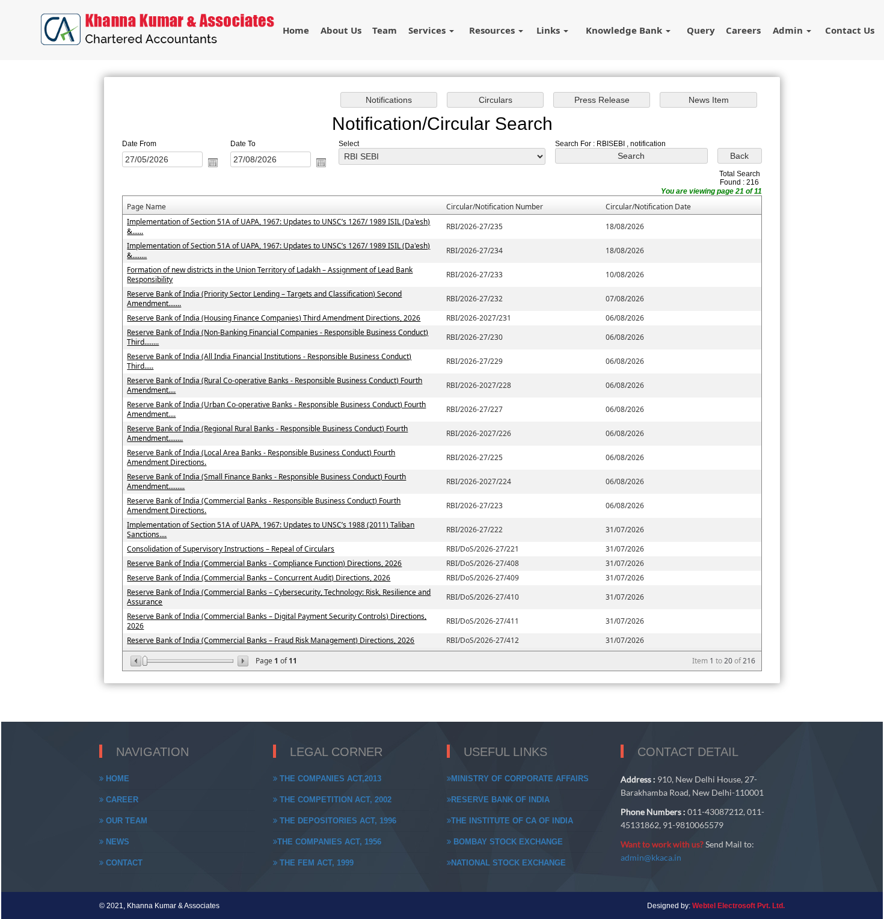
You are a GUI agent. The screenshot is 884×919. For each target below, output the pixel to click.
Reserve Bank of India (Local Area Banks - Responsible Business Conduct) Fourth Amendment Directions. (261, 457)
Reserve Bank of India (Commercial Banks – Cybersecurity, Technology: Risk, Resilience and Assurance (279, 597)
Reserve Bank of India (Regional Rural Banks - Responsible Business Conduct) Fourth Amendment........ (267, 433)
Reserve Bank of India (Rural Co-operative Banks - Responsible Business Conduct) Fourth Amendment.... (274, 385)
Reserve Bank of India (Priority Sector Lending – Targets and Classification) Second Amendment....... (264, 299)
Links (549, 30)
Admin (789, 30)
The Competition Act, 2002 (334, 799)
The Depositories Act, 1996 (336, 820)
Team (384, 30)
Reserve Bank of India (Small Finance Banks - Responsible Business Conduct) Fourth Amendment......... (266, 481)
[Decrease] (136, 661)
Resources (493, 30)
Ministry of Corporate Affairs (520, 778)
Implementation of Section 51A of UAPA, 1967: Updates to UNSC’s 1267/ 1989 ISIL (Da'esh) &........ (278, 250)
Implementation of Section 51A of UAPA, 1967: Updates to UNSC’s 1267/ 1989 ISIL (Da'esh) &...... (278, 226)
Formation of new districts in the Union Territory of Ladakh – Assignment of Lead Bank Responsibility (270, 274)
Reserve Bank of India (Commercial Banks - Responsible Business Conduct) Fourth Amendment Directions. (264, 505)
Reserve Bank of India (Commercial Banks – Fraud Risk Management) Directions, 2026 (270, 640)
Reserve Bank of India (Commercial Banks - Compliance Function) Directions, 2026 (264, 563)
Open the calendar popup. (212, 162)
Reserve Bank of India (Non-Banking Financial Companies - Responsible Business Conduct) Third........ (277, 337)
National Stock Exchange (508, 862)
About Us (341, 30)
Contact (123, 862)
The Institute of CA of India (512, 820)
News (116, 841)
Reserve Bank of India (500, 799)
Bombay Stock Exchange (507, 841)
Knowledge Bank (625, 30)
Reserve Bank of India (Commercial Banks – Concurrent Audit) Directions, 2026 (258, 578)
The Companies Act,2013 (329, 778)
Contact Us (849, 30)
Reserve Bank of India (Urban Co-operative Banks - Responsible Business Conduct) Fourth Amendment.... (276, 409)
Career (120, 799)
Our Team (125, 820)
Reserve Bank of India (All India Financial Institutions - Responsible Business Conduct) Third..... (269, 361)
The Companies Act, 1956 (329, 841)
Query (701, 30)
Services (428, 30)
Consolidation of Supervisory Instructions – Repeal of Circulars (230, 549)
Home (296, 30)
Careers (743, 30)
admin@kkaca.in (651, 857)
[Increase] (242, 661)
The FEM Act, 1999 (315, 862)
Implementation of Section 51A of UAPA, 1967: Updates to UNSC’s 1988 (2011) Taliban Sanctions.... (270, 529)
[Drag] (145, 661)
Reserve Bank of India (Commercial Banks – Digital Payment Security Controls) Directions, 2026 (276, 621)
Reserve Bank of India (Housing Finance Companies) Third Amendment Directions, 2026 (273, 318)
